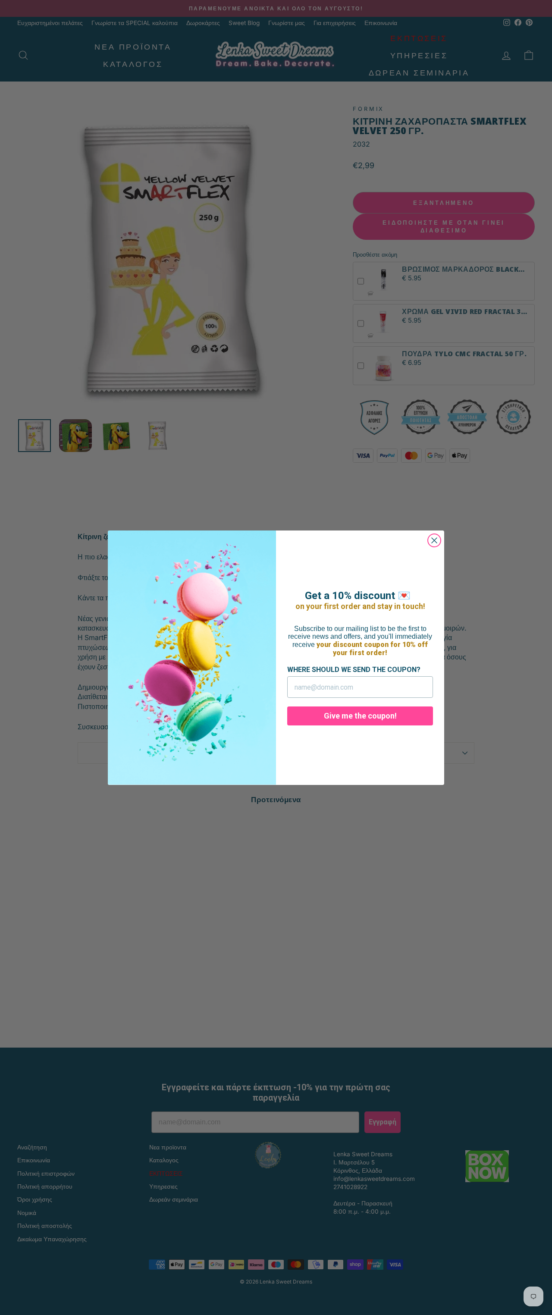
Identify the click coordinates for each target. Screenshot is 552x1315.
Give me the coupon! (360, 715)
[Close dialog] (434, 540)
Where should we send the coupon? (353, 669)
